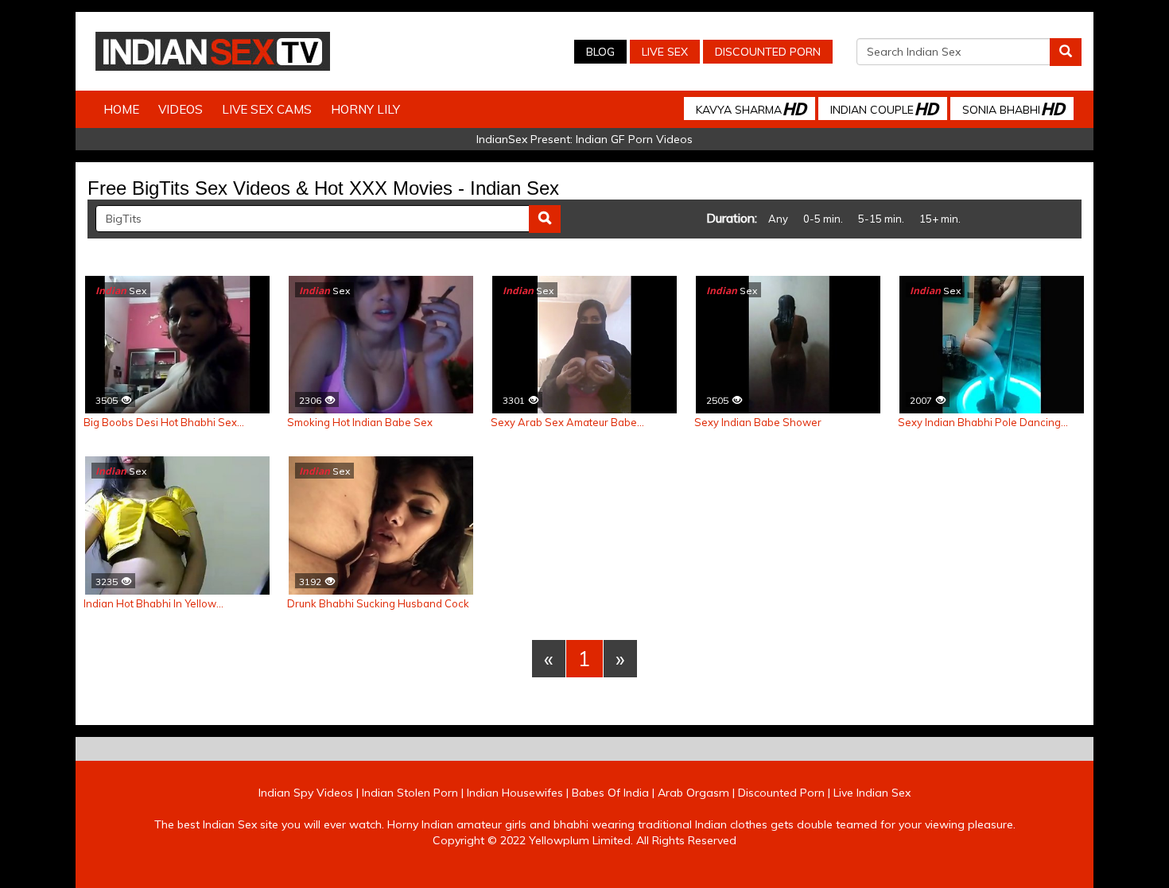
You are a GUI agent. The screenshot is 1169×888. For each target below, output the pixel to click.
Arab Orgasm (693, 792)
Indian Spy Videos (305, 792)
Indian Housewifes (515, 792)
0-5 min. (823, 218)
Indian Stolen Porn (410, 792)
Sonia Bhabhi (1013, 108)
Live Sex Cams (267, 109)
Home (121, 109)
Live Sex (665, 52)
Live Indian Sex (872, 792)
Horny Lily (365, 109)
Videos (180, 109)
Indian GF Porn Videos (634, 139)
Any (778, 218)
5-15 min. (881, 218)
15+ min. (940, 218)
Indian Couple (884, 108)
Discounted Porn (768, 52)
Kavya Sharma (751, 108)
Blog (600, 52)
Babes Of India (610, 792)
